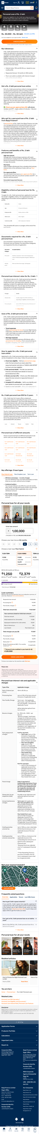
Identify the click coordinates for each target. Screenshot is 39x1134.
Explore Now (8, 888)
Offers (22, 1130)
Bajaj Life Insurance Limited (29, 1097)
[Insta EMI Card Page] (27, 3)
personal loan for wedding (13, 341)
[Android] (16, 1119)
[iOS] (22, 1119)
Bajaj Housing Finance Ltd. (29, 1101)
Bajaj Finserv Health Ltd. (28, 1106)
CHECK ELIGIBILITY (19, 41)
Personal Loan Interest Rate (10, 1003)
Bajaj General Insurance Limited (30, 1094)
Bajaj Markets (26, 1099)
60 (14, 544)
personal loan (8, 123)
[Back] (3, 8)
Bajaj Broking (26, 1104)
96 (30, 544)
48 (9, 544)
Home (4, 1130)
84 (25, 544)
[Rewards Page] (32, 3)
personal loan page (29, 361)
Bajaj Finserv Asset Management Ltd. (27, 1109)
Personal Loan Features (26, 1003)
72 (19, 544)
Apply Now (4, 521)
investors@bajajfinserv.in (8, 1101)
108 (35, 544)
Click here (27, 661)
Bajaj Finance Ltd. (27, 1092)
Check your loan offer (18, 909)
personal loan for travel (16, 330)
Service (10, 1130)
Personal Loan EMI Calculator (10, 999)
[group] (19, 878)
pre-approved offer (26, 174)
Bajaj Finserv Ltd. (27, 1090)
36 (3, 544)
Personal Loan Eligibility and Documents (13, 1001)
